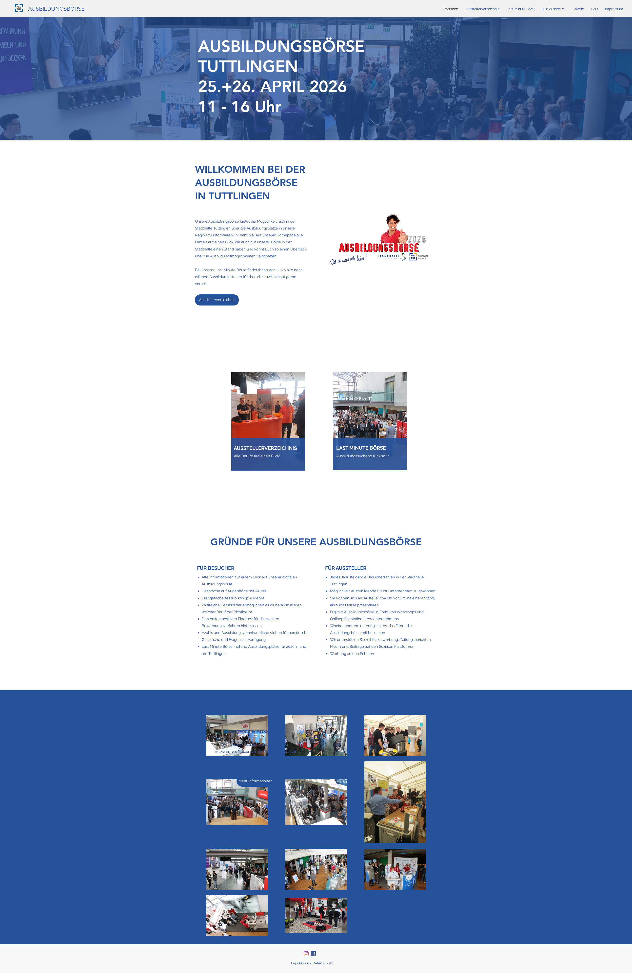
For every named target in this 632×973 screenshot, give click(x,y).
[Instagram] (306, 953)
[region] (268, 439)
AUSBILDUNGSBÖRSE (56, 8)
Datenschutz (323, 963)
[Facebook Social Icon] (313, 953)
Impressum (300, 963)
